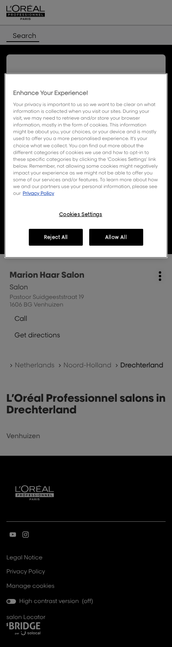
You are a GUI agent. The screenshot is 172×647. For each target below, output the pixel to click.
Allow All (116, 237)
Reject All (56, 237)
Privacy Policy (38, 193)
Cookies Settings (80, 214)
